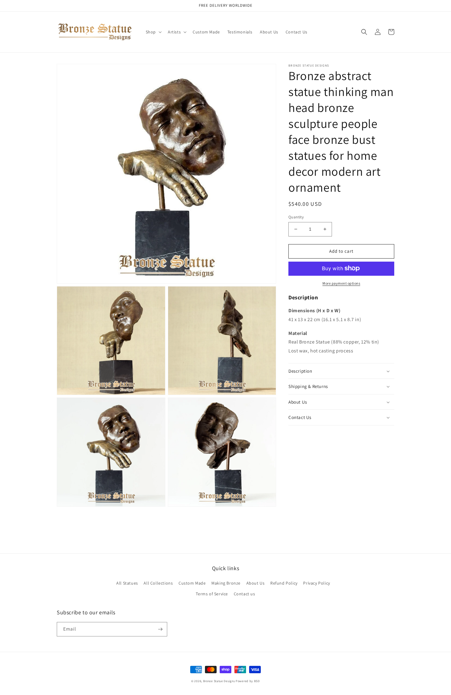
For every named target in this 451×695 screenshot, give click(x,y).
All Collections (158, 583)
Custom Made (192, 583)
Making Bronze (226, 583)
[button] (153, 31)
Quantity (296, 217)
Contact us (244, 594)
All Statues (127, 583)
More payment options (341, 283)
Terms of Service (212, 594)
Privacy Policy (316, 583)
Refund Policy (284, 583)
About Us (255, 583)
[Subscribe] (160, 629)
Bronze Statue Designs (219, 681)
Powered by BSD (248, 681)
